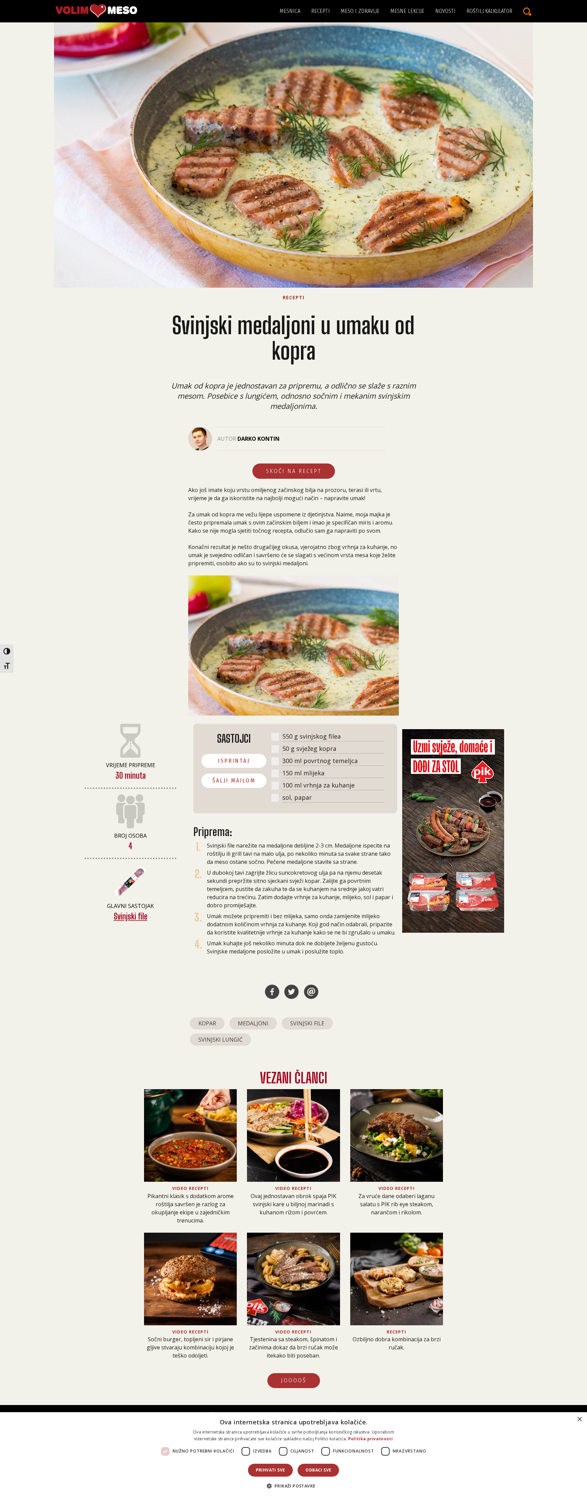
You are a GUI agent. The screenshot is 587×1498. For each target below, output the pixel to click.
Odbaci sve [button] (318, 1470)
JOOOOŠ (293, 1380)
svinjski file (307, 1023)
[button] (294, 1486)
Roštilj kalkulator (489, 11)
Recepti (320, 11)
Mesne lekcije (407, 11)
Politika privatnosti (370, 1439)
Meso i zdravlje (360, 11)
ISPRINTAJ (234, 760)
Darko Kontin (258, 438)
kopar (207, 1023)
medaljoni (253, 1023)
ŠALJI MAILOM (233, 780)
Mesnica (290, 11)
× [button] (579, 1419)
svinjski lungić (220, 1039)
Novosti (445, 11)
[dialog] (293, 1455)
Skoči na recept (293, 471)
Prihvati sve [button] (270, 1470)
